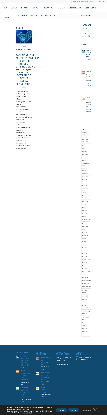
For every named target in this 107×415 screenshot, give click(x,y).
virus (83, 335)
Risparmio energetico (85, 267)
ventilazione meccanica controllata (85, 305)
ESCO (83, 207)
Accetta (61, 410)
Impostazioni (87, 410)
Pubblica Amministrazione (86, 249)
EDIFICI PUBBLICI (84, 196)
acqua (84, 132)
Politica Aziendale (62, 364)
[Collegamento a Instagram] (100, 1)
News (24, 47)
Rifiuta (73, 410)
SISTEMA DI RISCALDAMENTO (86, 279)
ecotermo (85, 188)
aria (83, 145)
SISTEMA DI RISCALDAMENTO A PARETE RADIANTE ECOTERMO (26, 375)
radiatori (84, 256)
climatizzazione (86, 163)
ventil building (84, 327)
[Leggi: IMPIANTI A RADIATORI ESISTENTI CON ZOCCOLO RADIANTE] (83, 99)
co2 (83, 167)
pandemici (85, 226)
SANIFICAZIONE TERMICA (86, 273)
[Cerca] (15, 17)
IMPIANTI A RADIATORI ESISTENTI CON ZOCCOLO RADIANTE (89, 104)
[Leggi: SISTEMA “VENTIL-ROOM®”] (38, 388)
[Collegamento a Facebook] (103, 1)
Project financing (84, 243)
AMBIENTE (85, 136)
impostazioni (27, 413)
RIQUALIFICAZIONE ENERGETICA (86, 261)
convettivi (85, 173)
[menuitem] (6, 8)
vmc (88, 335)
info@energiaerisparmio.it (88, 357)
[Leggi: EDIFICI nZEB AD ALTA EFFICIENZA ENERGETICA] (38, 359)
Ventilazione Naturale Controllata (85, 319)
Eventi (83, 28)
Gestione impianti (84, 212)
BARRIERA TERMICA (85, 156)
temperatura (86, 283)
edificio (84, 192)
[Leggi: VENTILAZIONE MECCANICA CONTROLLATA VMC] (38, 374)
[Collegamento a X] (97, 1)
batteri (84, 160)
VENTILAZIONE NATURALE (86, 312)
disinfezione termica (85, 184)
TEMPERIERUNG (86, 287)
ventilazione (85, 299)
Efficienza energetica (85, 202)
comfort (84, 170)
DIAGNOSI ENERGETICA (85, 178)
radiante (84, 253)
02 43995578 (83, 359)
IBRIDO (84, 216)
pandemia (85, 223)
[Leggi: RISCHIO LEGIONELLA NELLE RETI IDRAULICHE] (83, 51)
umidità (84, 296)
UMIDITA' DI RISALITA (85, 291)
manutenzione (86, 219)
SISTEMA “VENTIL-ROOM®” (43, 390)
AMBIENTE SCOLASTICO (85, 140)
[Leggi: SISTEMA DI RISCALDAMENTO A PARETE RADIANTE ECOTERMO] (83, 73)
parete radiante (84, 231)
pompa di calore (85, 237)
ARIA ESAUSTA (84, 150)
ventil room (85, 331)
